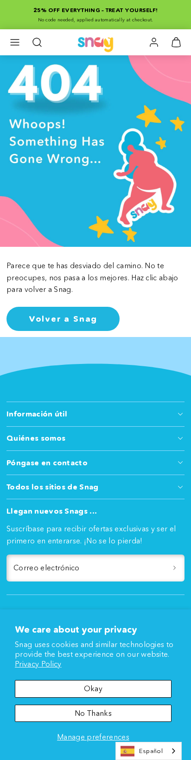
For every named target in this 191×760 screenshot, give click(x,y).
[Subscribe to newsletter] (174, 568)
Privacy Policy (38, 663)
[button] (15, 42)
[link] (154, 42)
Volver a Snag (63, 319)
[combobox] (148, 751)
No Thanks (93, 713)
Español (151, 750)
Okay (93, 688)
